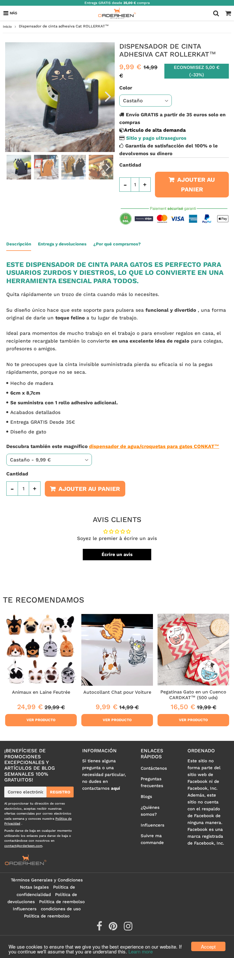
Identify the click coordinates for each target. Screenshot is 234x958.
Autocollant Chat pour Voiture (117, 692)
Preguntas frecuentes (152, 782)
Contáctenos (154, 768)
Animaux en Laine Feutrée (41, 692)
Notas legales (34, 887)
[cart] (228, 13)
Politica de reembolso (62, 901)
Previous (12, 96)
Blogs (146, 796)
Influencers (152, 825)
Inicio (7, 27)
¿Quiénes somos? (150, 811)
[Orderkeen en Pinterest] (113, 928)
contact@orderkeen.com (23, 846)
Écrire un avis (117, 554)
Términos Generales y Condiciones (47, 880)
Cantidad (130, 165)
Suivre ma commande (152, 839)
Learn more (140, 951)
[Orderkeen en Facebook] (100, 928)
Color (125, 88)
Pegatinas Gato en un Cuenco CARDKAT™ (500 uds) (193, 694)
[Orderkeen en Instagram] (128, 928)
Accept (208, 946)
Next (108, 96)
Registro (60, 792)
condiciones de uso (61, 908)
